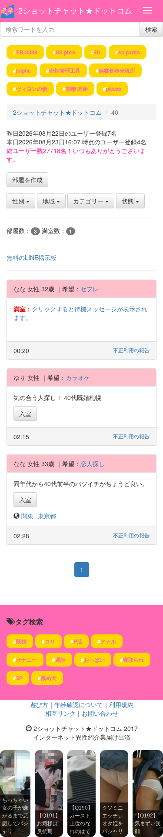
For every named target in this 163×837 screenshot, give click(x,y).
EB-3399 (26, 52)
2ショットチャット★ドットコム (75, 10)
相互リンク (60, 713)
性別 (19, 201)
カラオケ (78, 377)
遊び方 (39, 704)
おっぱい (94, 660)
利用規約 (121, 704)
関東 (27, 515)
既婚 (21, 641)
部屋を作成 (27, 179)
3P (19, 678)
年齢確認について (78, 704)
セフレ (89, 288)
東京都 (47, 515)
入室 (25, 413)
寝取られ (133, 660)
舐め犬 (49, 678)
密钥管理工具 (64, 70)
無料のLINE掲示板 (32, 257)
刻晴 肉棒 (77, 89)
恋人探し (92, 463)
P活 (77, 641)
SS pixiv (66, 52)
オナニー (26, 660)
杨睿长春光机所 (117, 70)
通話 (60, 660)
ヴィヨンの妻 (31, 89)
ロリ (50, 641)
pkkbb (113, 89)
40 (97, 52)
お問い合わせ (100, 713)
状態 (129, 201)
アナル (108, 641)
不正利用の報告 (131, 349)
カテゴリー (89, 201)
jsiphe (23, 70)
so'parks (129, 52)
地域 (50, 201)
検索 (151, 29)
